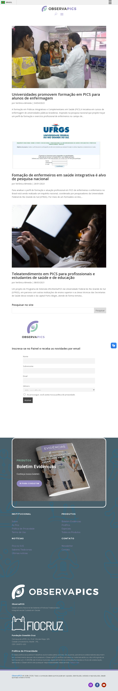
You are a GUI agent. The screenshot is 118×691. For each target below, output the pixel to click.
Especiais (66, 528)
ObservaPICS (17, 676)
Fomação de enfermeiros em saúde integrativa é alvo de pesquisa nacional (59, 176)
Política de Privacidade (23, 528)
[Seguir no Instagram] (90, 685)
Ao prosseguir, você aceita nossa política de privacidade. (51, 395)
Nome (25, 356)
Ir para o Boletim (29, 483)
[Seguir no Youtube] (104, 685)
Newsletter (67, 546)
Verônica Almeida (24, 103)
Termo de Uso (19, 532)
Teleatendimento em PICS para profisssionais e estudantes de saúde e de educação (53, 275)
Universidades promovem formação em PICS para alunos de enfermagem (56, 96)
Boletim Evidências (71, 521)
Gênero (26, 386)
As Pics (15, 525)
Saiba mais (74, 662)
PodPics (66, 525)
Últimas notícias (20, 553)
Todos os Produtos (71, 532)
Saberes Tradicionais (22, 549)
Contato (66, 549)
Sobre (15, 521)
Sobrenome (28, 366)
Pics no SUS (18, 546)
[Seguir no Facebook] (97, 685)
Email (25, 376)
